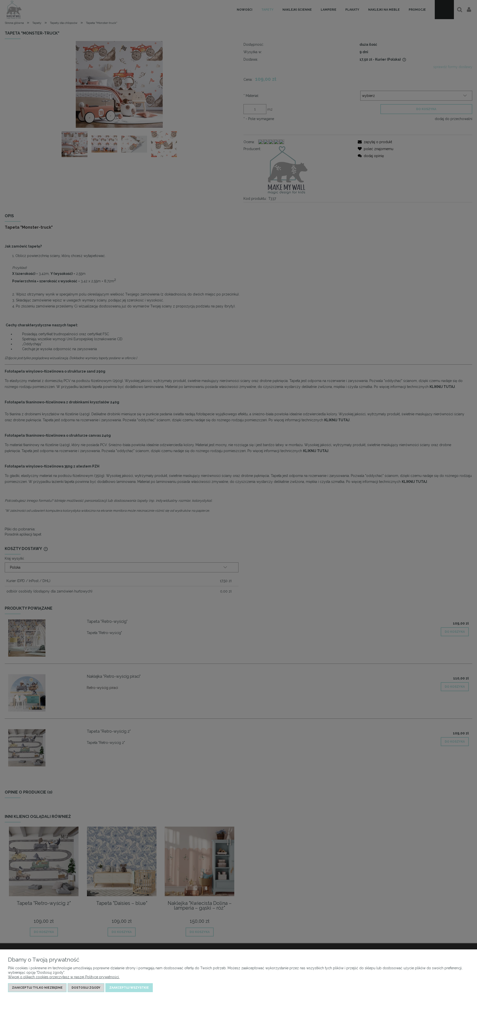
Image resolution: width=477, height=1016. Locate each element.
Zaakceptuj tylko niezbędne (37, 987)
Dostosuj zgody (86, 987)
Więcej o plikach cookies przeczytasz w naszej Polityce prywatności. (63, 977)
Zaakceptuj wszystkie (129, 987)
